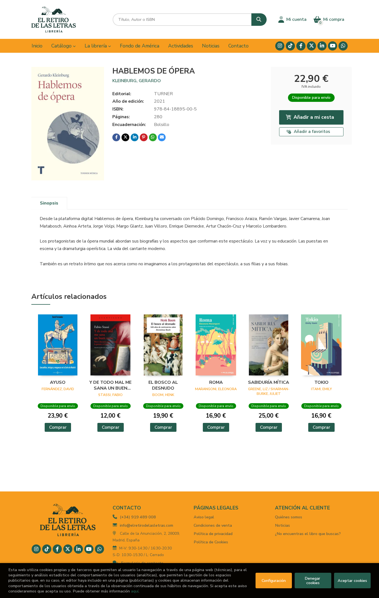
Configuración (274, 580)
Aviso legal (204, 517)
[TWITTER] (311, 46)
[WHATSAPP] (343, 46)
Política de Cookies (211, 542)
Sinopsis (49, 203)
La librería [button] (96, 45)
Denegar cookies (313, 581)
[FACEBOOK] (300, 46)
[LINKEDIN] (322, 46)
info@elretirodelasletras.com (146, 525)
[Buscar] (259, 19)
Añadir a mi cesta (314, 117)
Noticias (282, 525)
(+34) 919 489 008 (138, 517)
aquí (134, 591)
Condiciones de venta (213, 525)
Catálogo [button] (62, 45)
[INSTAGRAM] (279, 46)
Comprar (58, 427)
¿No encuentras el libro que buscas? (308, 533)
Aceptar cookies (352, 580)
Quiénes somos (288, 517)
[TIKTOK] (290, 46)
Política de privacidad (213, 533)
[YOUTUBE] (332, 46)
